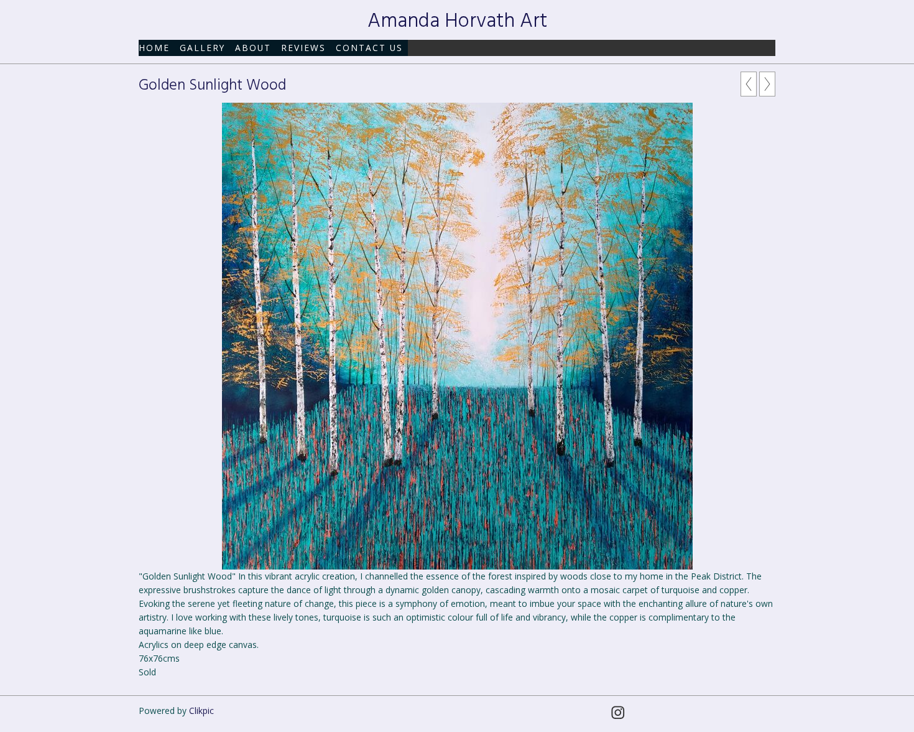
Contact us (369, 48)
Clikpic (201, 710)
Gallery (202, 48)
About (253, 48)
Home (154, 48)
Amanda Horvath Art (457, 21)
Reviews (303, 48)
